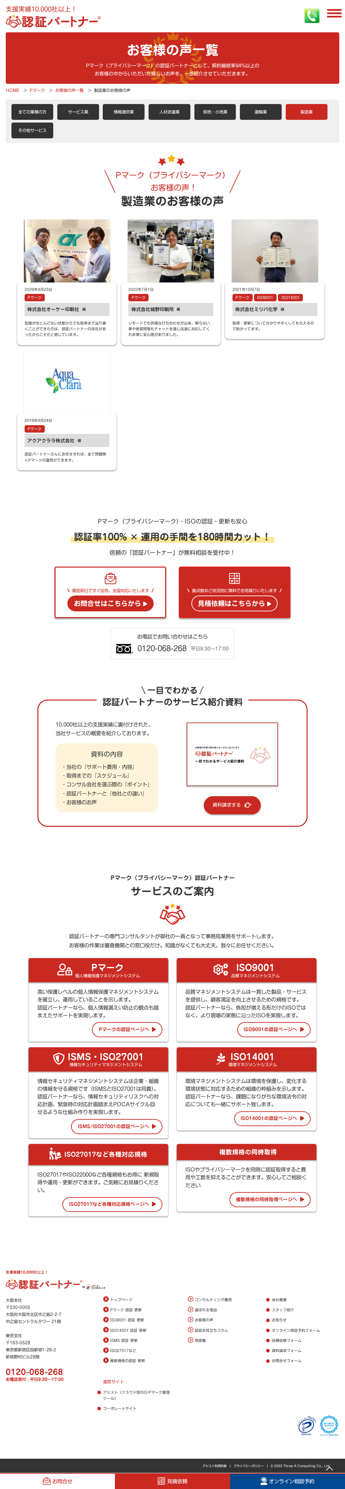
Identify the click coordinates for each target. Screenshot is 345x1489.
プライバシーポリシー (248, 1465)
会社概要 (279, 1299)
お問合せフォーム (287, 1360)
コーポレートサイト (119, 1408)
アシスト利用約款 (214, 1465)
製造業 (307, 112)
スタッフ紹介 (283, 1310)
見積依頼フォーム (287, 1340)
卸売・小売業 (215, 112)
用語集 (200, 1340)
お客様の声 (204, 1320)
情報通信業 (124, 112)
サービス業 (78, 112)
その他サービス (32, 130)
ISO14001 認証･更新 (128, 1330)
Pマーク (34, 297)
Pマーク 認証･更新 (126, 1310)
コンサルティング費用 (213, 1299)
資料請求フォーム (287, 1350)
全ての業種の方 (32, 112)
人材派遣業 (169, 112)
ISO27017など (123, 1350)
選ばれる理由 (206, 1310)
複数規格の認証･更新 (127, 1360)
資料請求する (227, 805)
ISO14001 (290, 297)
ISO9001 (265, 297)
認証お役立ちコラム (211, 1330)
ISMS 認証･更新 (124, 1340)
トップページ (121, 1299)
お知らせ (279, 1320)
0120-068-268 (34, 1372)
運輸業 (261, 112)
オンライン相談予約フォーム (296, 1330)
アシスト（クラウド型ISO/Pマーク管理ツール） (136, 1395)
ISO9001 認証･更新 (127, 1320)
